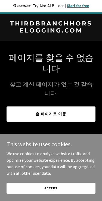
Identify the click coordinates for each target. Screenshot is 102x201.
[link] (51, 31)
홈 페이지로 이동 (51, 113)
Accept (50, 188)
